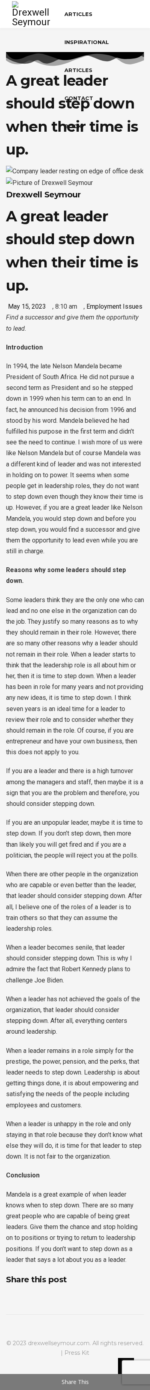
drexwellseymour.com (59, 1343)
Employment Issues (114, 306)
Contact (78, 98)
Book (73, 126)
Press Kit (76, 1352)
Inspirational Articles (86, 56)
